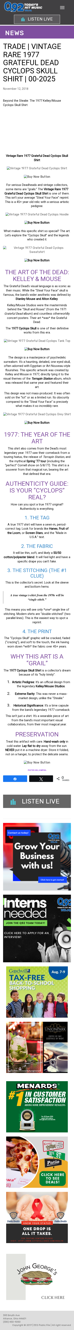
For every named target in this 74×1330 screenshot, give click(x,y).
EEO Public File (42, 1325)
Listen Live (40, 19)
